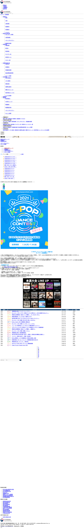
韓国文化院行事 (7, 120)
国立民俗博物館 (6, 506)
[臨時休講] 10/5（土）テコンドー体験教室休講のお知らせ (25, 339)
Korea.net (5, 492)
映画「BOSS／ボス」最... (9, 176)
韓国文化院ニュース (4, 139)
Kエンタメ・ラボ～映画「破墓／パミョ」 (21, 330)
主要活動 (7, 23)
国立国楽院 (5, 505)
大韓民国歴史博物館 (7, 507)
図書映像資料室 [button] (6, 63)
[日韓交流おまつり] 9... (9, 168)
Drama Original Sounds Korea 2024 (20, 345)
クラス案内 (7, 80)
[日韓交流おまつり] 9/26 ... (10, 161)
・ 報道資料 (5, 149)
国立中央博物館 (6, 502)
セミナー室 (7, 60)
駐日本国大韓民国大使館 (8, 489)
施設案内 (7, 26)
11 (38, 347)
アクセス (7, 32)
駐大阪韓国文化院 (7, 491)
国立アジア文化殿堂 (7, 512)
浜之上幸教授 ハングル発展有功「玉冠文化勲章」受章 (24, 338)
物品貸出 (7, 51)
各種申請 (5, 123)
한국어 (10, 14)
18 (38, 354)
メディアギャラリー (9, 40)
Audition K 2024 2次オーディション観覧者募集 (22, 343)
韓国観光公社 (6, 493)
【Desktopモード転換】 (19, 526)
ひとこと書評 (8, 75)
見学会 (6, 48)
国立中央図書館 (6, 504)
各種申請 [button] (5, 44)
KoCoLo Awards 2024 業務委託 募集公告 (21, 321)
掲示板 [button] (4, 97)
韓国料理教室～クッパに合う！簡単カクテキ (22, 316)
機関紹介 (5, 117)
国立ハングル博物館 (7, 508)
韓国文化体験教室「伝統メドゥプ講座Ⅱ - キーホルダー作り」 (26, 314)
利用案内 (7, 29)
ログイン (5, 9)
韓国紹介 (5, 5)
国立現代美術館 (6, 510)
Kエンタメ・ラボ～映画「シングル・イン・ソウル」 (23, 323)
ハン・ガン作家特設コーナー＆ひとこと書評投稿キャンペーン (25, 325)
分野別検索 (7, 37)
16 (38, 352)
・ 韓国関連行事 (6, 150)
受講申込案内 (8, 86)
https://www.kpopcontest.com (10, 266)
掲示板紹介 (7, 98)
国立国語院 (5, 503)
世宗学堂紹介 (8, 77)
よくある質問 (8, 95)
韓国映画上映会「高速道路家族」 (19, 332)
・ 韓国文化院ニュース (8, 148)
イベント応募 (5, 154)
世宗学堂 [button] (5, 76)
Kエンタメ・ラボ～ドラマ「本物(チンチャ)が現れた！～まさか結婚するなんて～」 (30, 313)
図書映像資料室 (7, 125)
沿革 (6, 20)
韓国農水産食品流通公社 (8, 496)
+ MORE (22, 154)
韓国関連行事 (8, 107)
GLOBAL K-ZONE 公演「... (9, 178)
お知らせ (7, 64)
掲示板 (5, 6)
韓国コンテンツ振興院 (8, 494)
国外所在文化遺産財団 (8, 495)
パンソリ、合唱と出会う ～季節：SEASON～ (21, 336)
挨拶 (6, 17)
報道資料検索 (8, 43)
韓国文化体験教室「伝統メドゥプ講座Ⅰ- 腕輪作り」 (24, 329)
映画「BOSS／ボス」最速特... (10, 165)
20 (38, 356)
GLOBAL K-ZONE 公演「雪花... (10, 166)
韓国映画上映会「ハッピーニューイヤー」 (21, 311)
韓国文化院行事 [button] (6, 33)
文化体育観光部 (6, 490)
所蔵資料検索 (8, 69)
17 (38, 353)
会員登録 (5, 8)
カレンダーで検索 (9, 34)
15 (38, 351)
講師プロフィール (9, 89)
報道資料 (5, 7)
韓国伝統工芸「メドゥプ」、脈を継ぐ (20, 341)
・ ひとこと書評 (6, 152)
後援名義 (7, 45)
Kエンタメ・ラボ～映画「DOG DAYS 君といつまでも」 (24, 320)
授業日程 (7, 83)
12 (38, 348)
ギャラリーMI (8, 54)
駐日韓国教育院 (6, 497)
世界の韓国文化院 (7, 517)
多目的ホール (8, 57)
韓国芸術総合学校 (7, 501)
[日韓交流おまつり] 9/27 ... (10, 156)
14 (38, 350)
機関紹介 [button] (5, 16)
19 (38, 355)
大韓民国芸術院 (6, 513)
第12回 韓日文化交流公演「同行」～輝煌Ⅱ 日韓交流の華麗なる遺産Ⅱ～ (28, 334)
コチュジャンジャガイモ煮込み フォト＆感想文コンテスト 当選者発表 (27, 327)
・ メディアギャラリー (8, 151)
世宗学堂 (5, 128)
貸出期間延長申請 (9, 72)
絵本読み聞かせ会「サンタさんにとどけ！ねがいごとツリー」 (25, 318)
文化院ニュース (8, 101)
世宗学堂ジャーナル (9, 92)
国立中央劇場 (6, 509)
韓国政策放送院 (6, 511)
